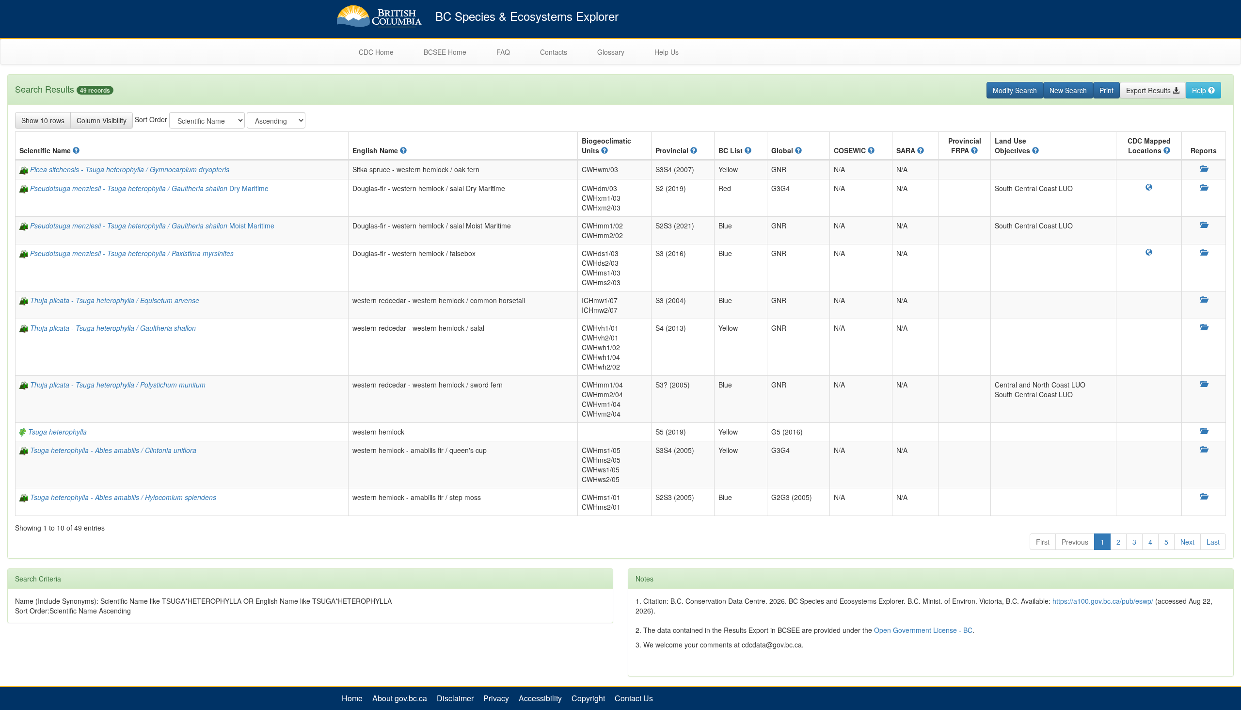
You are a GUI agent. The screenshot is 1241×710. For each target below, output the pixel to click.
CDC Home (376, 52)
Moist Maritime (152, 225)
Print (1106, 90)
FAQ (503, 52)
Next (1187, 542)
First (1043, 542)
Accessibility (540, 698)
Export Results (1149, 90)
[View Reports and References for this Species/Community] (1203, 168)
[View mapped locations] (1149, 187)
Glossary (610, 52)
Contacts (553, 52)
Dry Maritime (149, 188)
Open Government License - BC (923, 630)
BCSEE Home (445, 52)
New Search (1068, 90)
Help (1200, 90)
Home (352, 698)
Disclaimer (455, 698)
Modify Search (1015, 90)
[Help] (76, 150)
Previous (1075, 542)
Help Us (666, 52)
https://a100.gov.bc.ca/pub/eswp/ (1102, 601)
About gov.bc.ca (399, 698)
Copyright (588, 698)
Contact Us (634, 698)
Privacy (496, 698)
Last (1213, 542)
